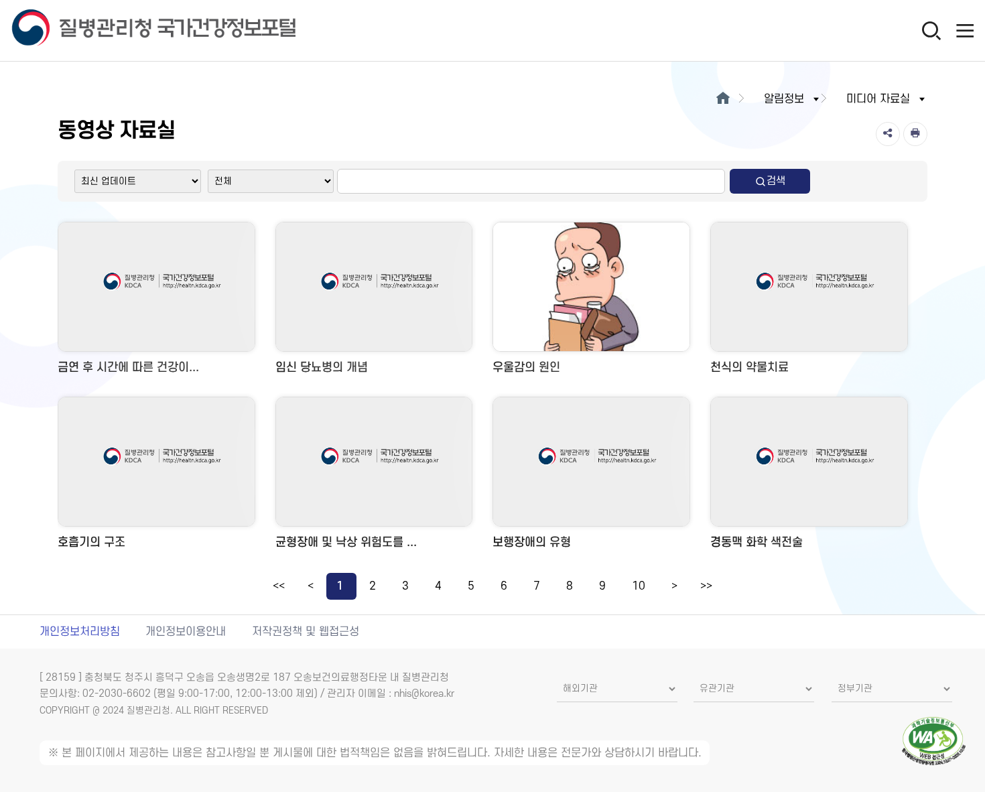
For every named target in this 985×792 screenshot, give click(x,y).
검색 (776, 181)
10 (638, 586)
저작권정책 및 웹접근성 (305, 632)
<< (279, 586)
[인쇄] (915, 134)
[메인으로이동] (722, 99)
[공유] (888, 134)
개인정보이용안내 (185, 632)
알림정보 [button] (784, 99)
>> (706, 586)
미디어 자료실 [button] (878, 99)
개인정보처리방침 (80, 632)
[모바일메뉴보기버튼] (964, 30)
